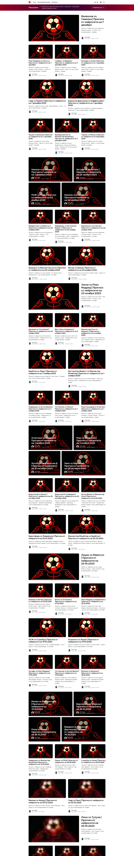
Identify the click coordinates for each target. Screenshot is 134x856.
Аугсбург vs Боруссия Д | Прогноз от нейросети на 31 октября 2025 (44, 466)
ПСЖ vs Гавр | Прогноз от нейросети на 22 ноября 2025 (43, 197)
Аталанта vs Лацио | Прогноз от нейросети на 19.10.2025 (83, 640)
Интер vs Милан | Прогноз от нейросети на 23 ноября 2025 (82, 269)
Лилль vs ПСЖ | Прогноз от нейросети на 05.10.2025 (66, 761)
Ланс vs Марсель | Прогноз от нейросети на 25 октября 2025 (76, 466)
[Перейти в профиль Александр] (82, 38)
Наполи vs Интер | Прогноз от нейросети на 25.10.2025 (40, 601)
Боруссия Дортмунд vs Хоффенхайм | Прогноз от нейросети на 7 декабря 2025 (86, 103)
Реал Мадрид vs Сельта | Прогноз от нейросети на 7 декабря (40, 63)
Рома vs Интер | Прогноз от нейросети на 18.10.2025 (43, 732)
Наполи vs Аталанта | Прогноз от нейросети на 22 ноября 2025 (76, 197)
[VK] (97, 2)
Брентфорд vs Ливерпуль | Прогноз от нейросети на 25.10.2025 (47, 537)
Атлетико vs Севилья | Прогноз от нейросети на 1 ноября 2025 (43, 440)
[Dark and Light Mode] (101, 2)
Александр (87, 37)
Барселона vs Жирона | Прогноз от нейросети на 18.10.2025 (89, 706)
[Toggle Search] (103, 2)
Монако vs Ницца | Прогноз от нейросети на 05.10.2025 (43, 801)
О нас (34, 2)
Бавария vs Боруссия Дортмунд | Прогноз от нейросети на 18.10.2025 (75, 731)
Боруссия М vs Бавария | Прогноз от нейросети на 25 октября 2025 (67, 496)
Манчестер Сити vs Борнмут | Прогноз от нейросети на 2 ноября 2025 (91, 332)
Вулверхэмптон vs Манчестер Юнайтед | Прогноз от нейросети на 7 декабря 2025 (66, 138)
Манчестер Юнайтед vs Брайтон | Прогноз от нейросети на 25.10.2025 (85, 537)
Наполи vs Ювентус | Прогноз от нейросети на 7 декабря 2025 (43, 172)
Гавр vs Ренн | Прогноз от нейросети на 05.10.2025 (86, 801)
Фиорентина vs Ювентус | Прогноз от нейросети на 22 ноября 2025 (41, 228)
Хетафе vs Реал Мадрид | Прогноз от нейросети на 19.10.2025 (39, 673)
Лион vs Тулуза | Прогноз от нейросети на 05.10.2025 (91, 821)
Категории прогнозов (44, 2)
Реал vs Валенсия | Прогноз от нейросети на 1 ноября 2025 (88, 440)
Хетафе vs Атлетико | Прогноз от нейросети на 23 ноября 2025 (88, 172)
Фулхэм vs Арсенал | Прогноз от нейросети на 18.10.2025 (92, 673)
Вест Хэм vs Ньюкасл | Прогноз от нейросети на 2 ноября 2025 (66, 331)
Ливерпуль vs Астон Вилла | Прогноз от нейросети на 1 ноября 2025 (40, 409)
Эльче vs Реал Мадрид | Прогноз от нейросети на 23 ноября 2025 (92, 289)
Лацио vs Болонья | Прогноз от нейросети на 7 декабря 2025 (40, 137)
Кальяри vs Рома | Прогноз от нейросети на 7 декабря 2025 (92, 63)
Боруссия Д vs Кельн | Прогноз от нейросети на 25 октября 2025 (41, 496)
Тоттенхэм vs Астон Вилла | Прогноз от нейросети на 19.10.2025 (67, 673)
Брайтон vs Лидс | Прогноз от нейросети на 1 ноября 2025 (43, 372)
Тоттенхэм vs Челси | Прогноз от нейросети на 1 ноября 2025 (66, 409)
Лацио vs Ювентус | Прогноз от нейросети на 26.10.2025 (92, 559)
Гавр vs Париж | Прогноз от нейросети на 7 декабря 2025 (47, 102)
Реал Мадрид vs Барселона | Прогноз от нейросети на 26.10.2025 (93, 601)
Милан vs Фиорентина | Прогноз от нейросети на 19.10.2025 (43, 705)
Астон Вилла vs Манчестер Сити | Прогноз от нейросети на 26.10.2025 (92, 496)
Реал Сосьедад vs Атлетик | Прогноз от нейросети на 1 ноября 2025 (93, 409)
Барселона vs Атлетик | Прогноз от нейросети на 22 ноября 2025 (93, 228)
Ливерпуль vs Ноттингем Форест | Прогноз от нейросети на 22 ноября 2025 (65, 229)
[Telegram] (95, 2)
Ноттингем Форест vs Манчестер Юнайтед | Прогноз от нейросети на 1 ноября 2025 (86, 373)
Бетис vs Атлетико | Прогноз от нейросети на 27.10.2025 (65, 601)
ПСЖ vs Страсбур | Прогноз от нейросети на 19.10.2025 (43, 640)
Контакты (54, 2)
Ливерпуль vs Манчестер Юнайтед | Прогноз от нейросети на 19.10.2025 (39, 762)
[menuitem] (34, 2)
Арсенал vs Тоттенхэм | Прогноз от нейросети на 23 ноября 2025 (41, 331)
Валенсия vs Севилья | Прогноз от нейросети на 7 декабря (92, 20)
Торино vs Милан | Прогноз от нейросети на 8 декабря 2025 (92, 137)
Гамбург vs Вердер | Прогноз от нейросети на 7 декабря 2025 (66, 63)
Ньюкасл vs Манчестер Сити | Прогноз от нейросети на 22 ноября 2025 (47, 269)
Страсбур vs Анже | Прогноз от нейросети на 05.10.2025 (93, 761)
